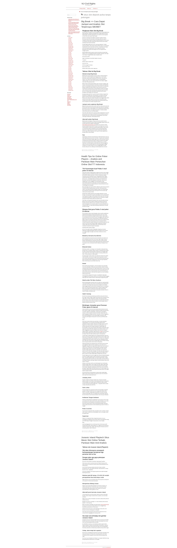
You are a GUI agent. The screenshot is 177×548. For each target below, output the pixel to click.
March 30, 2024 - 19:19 (86, 149)
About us (89, 8)
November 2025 (70, 47)
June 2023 (69, 82)
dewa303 (68, 104)
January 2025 (70, 59)
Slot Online (96, 149)
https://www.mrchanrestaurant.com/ (88, 124)
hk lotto (68, 95)
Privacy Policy (82, 8)
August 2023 (70, 80)
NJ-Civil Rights (88, 3)
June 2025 (69, 53)
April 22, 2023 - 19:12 (86, 430)
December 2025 (70, 46)
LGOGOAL (69, 101)
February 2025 (70, 58)
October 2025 (70, 48)
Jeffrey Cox (92, 149)
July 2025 (69, 52)
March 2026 (70, 42)
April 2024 (70, 70)
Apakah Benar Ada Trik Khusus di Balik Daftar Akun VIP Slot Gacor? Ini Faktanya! (73, 20)
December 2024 (70, 60)
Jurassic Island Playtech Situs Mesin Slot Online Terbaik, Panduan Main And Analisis (95, 440)
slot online (69, 105)
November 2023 (70, 76)
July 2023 (69, 81)
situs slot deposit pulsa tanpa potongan (88, 150)
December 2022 (70, 90)
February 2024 (70, 73)
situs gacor (69, 97)
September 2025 (70, 49)
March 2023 (70, 86)
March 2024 (70, 71)
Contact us (95, 8)
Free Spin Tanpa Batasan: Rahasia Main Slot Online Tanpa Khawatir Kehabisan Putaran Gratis (73, 23)
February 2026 (70, 43)
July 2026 (69, 38)
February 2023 (70, 87)
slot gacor (69, 94)
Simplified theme (109, 547)
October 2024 (70, 63)
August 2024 (70, 65)
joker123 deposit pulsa (105, 504)
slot (68, 100)
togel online (69, 96)
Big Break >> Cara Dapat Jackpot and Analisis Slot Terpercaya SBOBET (93, 24)
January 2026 (70, 44)
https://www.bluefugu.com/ (72, 99)
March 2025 (70, 57)
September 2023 (70, 79)
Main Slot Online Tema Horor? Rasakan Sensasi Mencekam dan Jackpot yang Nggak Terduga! (73, 26)
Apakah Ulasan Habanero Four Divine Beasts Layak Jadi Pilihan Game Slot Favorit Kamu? (74, 32)
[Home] (79, 11)
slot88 (101, 331)
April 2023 (70, 85)
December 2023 (70, 75)
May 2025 (69, 54)
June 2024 (69, 68)
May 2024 (69, 69)
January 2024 (70, 74)
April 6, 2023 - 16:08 (85, 542)
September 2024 (70, 64)
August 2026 (70, 37)
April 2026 (70, 41)
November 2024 (70, 62)
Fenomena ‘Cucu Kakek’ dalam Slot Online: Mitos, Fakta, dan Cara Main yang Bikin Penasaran (73, 29)
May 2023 (69, 84)
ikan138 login (69, 98)
